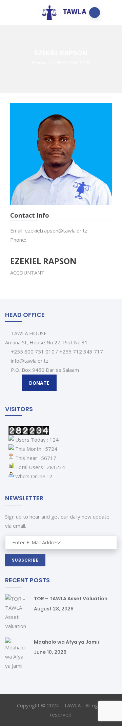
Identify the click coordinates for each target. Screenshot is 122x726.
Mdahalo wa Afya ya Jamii (66, 642)
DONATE (39, 383)
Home (39, 62)
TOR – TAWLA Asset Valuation (70, 598)
